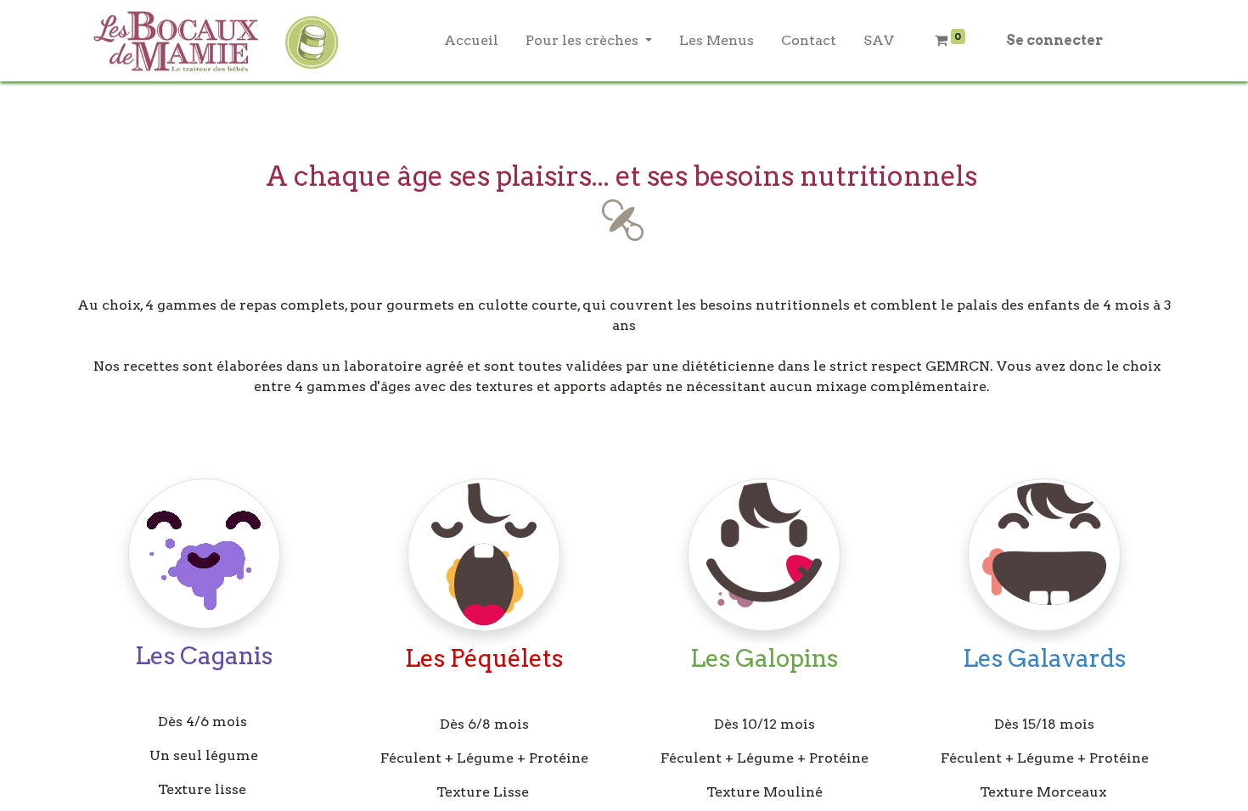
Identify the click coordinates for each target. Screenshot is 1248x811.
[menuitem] (471, 41)
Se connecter (1054, 40)
